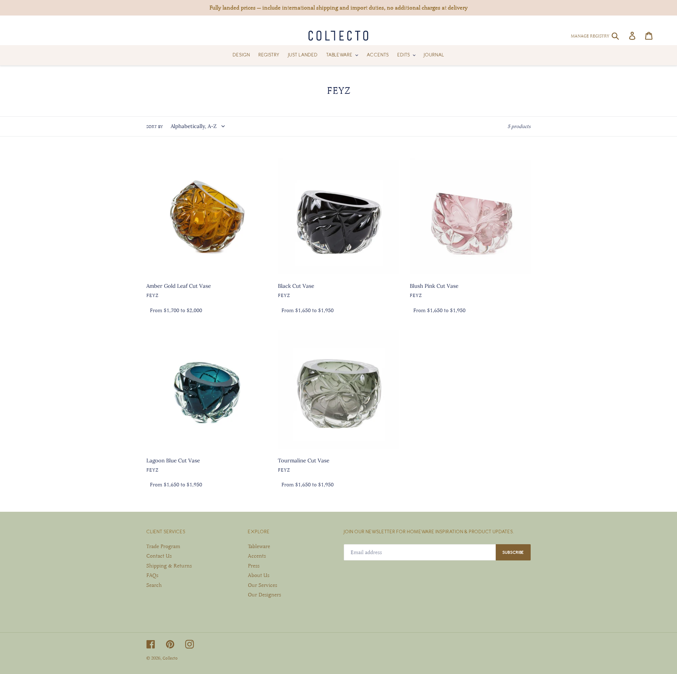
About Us (258, 575)
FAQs (152, 575)
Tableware (259, 546)
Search (154, 585)
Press (254, 566)
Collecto (170, 658)
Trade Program (163, 546)
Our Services (262, 585)
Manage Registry (590, 36)
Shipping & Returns (169, 566)
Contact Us (159, 556)
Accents (257, 556)
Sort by (154, 126)
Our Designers (264, 594)
